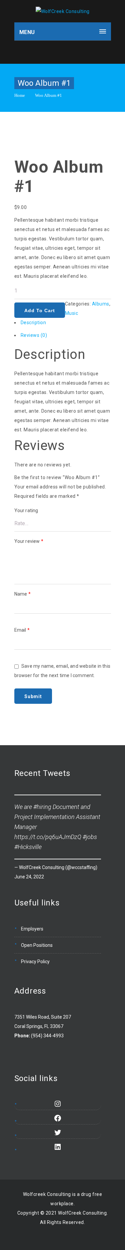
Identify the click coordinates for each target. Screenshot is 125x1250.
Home (19, 95)
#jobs (90, 836)
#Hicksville (28, 846)
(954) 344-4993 (47, 1035)
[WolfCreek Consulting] (63, 11)
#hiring (42, 806)
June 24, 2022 (29, 876)
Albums (100, 303)
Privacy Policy (35, 961)
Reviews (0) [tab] (34, 335)
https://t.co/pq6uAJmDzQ (47, 836)
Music (71, 313)
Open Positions (37, 945)
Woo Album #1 (48, 95)
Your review (29, 541)
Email (22, 630)
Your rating (26, 510)
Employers (32, 928)
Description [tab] (33, 322)
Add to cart (39, 310)
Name (22, 594)
